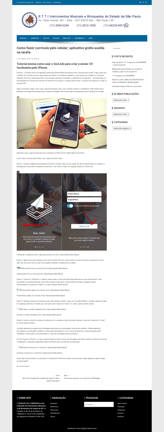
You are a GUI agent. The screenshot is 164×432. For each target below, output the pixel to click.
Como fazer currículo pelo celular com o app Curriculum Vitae (39, 158)
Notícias (38, 2)
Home (91, 38)
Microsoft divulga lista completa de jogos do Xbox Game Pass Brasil (41, 378)
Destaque (121, 407)
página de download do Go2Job (42, 164)
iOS (62, 73)
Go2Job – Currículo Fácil (26, 73)
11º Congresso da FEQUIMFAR (123, 76)
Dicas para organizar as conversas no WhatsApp (82, 377)
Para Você (67, 38)
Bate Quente (122, 403)
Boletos (46, 38)
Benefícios (35, 38)
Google (101, 91)
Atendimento (79, 38)
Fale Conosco (47, 2)
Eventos (121, 413)
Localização (57, 2)
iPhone (57, 73)
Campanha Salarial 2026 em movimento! (127, 86)
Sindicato (23, 38)
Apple (57, 91)
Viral (83, 428)
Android (92, 91)
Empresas (121, 410)
